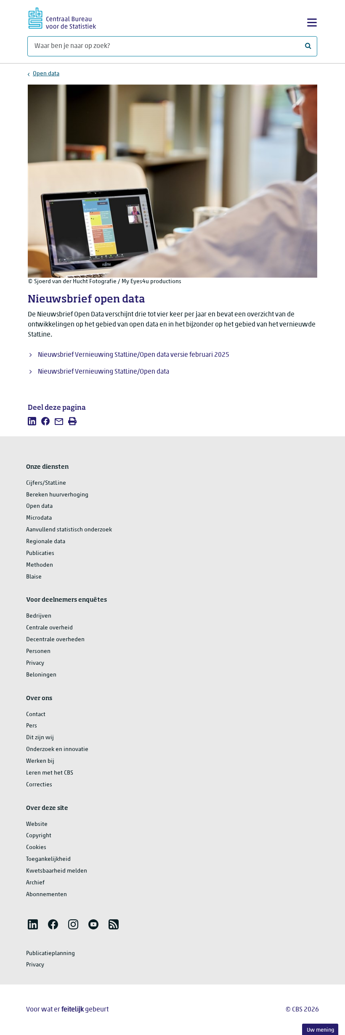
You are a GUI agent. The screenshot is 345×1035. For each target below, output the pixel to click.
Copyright (38, 836)
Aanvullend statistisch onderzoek (69, 530)
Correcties (39, 785)
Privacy (35, 663)
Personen (38, 651)
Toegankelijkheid (48, 859)
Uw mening (320, 1030)
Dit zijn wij (40, 737)
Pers (31, 726)
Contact (35, 714)
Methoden (39, 565)
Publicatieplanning (50, 953)
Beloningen (41, 675)
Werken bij (40, 761)
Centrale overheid (49, 628)
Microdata (39, 518)
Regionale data (45, 541)
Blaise (34, 577)
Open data (46, 74)
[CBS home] (62, 17)
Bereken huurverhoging (57, 495)
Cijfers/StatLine (46, 483)
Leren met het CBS (49, 773)
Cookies (36, 847)
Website (37, 824)
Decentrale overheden (55, 639)
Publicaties (40, 553)
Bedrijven (38, 616)
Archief (35, 883)
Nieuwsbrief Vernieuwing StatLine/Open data (103, 372)
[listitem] (32, 421)
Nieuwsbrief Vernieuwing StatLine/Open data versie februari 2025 (133, 355)
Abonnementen (46, 894)
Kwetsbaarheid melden (56, 871)
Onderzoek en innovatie (57, 749)
